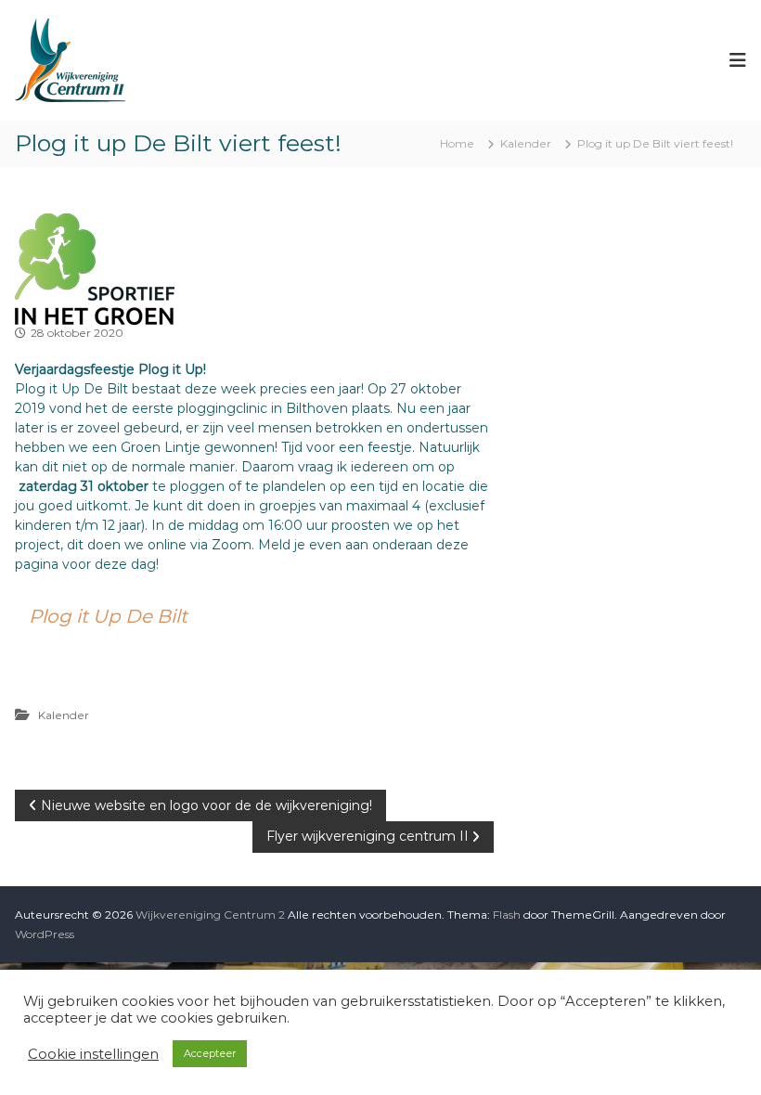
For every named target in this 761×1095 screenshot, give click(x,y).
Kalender (525, 143)
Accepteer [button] (210, 1053)
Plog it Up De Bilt (108, 616)
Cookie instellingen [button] (93, 1054)
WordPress (44, 934)
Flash (507, 914)
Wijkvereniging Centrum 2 (210, 914)
